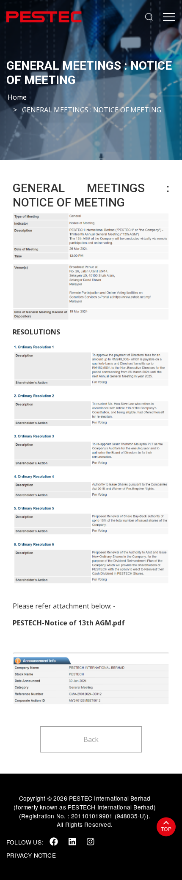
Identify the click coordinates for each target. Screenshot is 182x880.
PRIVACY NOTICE (31, 855)
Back (91, 739)
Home (17, 97)
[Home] (69, 16)
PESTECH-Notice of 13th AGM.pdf (69, 622)
